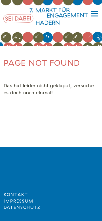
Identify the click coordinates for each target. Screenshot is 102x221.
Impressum (18, 201)
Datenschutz (22, 207)
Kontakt (16, 195)
